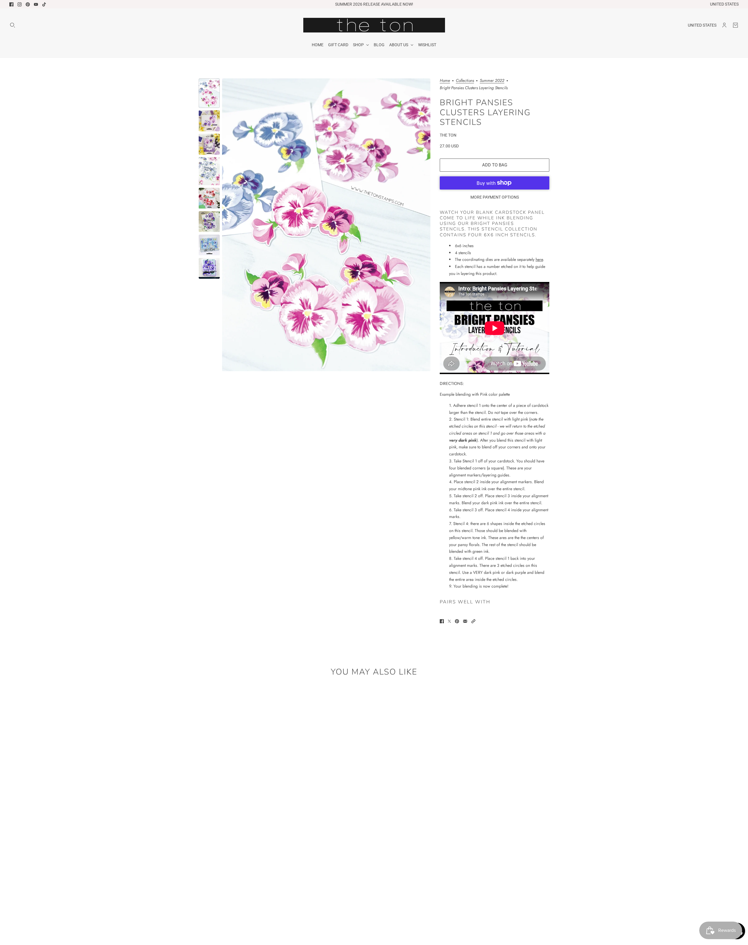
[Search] (12, 25)
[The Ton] (374, 25)
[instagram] (19, 4)
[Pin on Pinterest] (457, 621)
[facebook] (11, 4)
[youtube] (36, 4)
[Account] (724, 25)
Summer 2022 (492, 80)
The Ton (448, 135)
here (539, 259)
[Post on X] (449, 621)
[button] (473, 621)
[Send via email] (465, 621)
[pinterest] (28, 4)
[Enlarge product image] (326, 224)
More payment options (494, 197)
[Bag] (735, 25)
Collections (465, 80)
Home (445, 80)
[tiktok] (44, 4)
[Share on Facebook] (442, 621)
